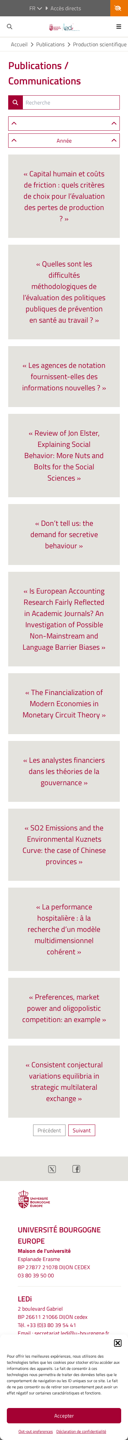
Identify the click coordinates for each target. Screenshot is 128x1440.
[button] (117, 1343)
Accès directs (66, 8)
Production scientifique (100, 44)
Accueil (19, 44)
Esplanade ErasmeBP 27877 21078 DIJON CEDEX (54, 1263)
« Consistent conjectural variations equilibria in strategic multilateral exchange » (64, 1081)
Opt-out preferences (35, 1431)
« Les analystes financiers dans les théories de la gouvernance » (64, 771)
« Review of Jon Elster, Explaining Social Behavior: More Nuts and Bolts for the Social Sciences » (64, 455)
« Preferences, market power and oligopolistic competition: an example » (64, 1008)
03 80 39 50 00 (36, 1275)
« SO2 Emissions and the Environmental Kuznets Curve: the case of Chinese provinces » (64, 844)
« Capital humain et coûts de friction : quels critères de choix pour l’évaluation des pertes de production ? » (64, 196)
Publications (50, 44)
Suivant (82, 1130)
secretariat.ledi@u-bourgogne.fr (71, 1333)
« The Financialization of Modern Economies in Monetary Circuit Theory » (64, 703)
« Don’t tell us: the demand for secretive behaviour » (64, 534)
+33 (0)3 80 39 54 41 (51, 1325)
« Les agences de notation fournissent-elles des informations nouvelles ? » (64, 376)
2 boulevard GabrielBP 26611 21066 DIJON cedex (52, 1313)
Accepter (64, 1416)
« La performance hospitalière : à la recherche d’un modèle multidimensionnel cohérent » (64, 929)
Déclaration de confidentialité (81, 1431)
